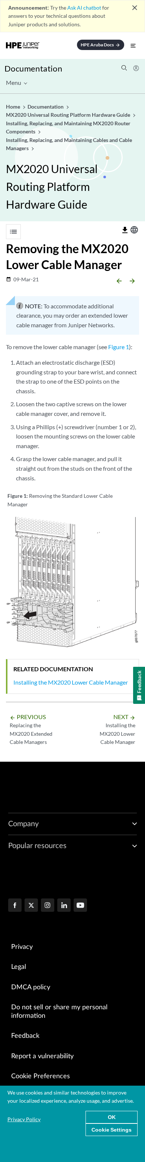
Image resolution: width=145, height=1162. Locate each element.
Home (13, 106)
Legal (18, 967)
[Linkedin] (64, 905)
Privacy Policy (24, 1119)
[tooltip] (124, 230)
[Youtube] (80, 905)
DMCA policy (30, 987)
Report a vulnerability (42, 1056)
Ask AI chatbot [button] (84, 7)
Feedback (25, 1036)
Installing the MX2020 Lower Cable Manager (70, 682)
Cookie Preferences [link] (40, 1076)
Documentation (33, 68)
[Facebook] (15, 905)
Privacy (22, 947)
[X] (31, 905)
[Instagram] (47, 905)
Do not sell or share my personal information (59, 1011)
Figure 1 (118, 346)
